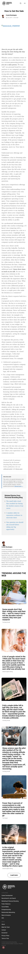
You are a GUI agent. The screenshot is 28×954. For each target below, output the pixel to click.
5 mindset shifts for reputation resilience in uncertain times (14, 515)
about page (19, 469)
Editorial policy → (18, 486)
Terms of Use (5, 938)
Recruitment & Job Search (9, 898)
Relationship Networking (8, 912)
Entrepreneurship (6, 909)
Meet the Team (6, 927)
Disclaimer (4, 933)
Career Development (7, 895)
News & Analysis (6, 915)
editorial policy (8, 469)
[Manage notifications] (3, 947)
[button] (14, 875)
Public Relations (6, 904)
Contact (4, 930)
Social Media (5, 906)
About (3, 924)
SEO (3, 918)
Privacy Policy (5, 935)
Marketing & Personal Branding (10, 901)
